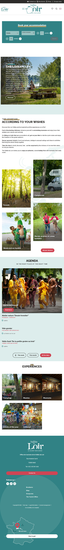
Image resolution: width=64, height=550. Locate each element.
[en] (60, 9)
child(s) (16, 38)
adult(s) (47, 33)
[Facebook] (7, 483)
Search (54, 38)
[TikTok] (11, 483)
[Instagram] (14, 483)
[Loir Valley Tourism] (35, 8)
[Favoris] (52, 8)
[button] (56, 8)
